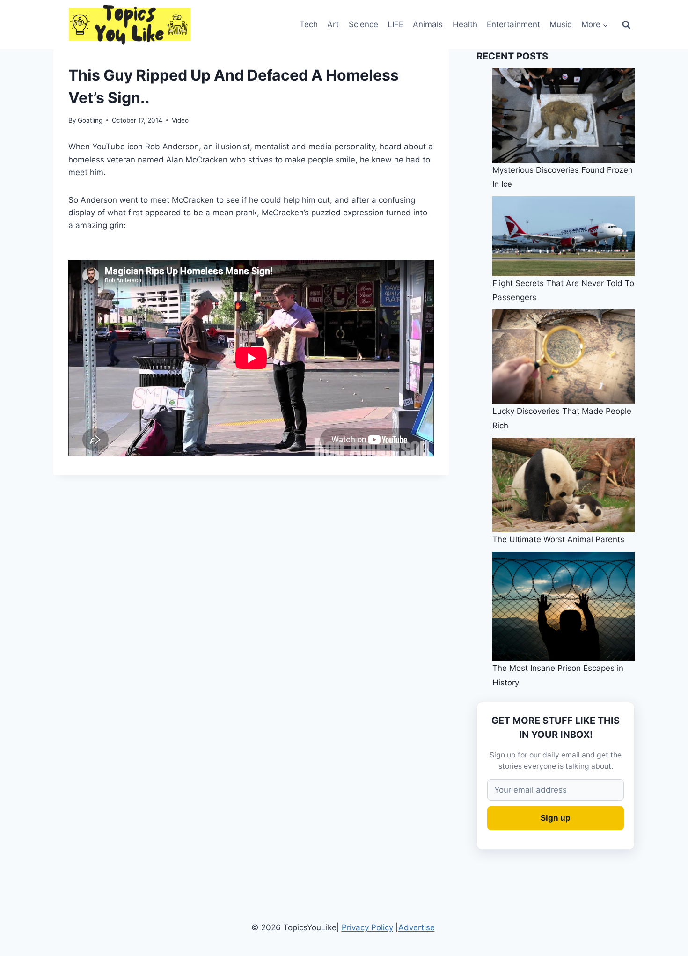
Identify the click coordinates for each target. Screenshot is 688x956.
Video (180, 120)
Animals (428, 24)
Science (363, 24)
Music (560, 24)
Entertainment (513, 24)
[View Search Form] (626, 24)
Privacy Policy (367, 927)
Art (333, 24)
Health (465, 24)
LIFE (395, 24)
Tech (309, 24)
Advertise (416, 927)
